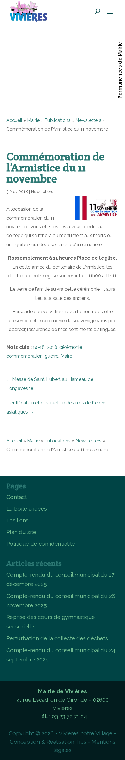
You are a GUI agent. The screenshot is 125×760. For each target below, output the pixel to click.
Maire (66, 356)
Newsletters (88, 120)
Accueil (14, 120)
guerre (51, 356)
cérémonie (70, 347)
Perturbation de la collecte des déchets (57, 638)
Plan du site (21, 532)
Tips (80, 741)
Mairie (33, 120)
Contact (16, 497)
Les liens (17, 520)
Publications (57, 120)
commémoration (24, 356)
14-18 (39, 347)
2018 (52, 347)
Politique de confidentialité (40, 543)
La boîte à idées (26, 508)
